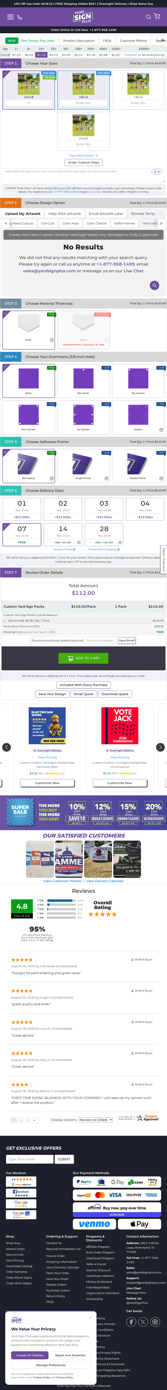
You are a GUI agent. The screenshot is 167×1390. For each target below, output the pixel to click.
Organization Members (102, 1293)
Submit (64, 1159)
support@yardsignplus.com (146, 1282)
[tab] (30, 40)
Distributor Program (100, 1258)
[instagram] (155, 1322)
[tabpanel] (83, 257)
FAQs (49, 1301)
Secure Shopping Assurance (106, 1375)
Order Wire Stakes (19, 1283)
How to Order (55, 1256)
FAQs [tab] (107, 41)
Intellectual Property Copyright (108, 1370)
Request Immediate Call (63, 1249)
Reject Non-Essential (70, 1355)
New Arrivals (14, 1254)
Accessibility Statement (102, 1358)
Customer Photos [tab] (133, 41)
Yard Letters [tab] (152, 223)
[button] (148, 17)
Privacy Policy (64, 1377)
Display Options (64, 1120)
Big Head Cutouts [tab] (19, 223)
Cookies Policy (41, 1377)
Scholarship (94, 1299)
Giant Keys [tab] (70, 223)
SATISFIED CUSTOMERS (83, 835)
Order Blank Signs (19, 1277)
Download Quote (115, 694)
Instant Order (15, 1249)
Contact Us (53, 1243)
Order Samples (16, 1271)
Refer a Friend (96, 1264)
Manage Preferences (51, 1365)
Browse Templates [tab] (147, 214)
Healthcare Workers (100, 1276)
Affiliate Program (98, 1246)
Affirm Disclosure (98, 1335)
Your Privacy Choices (100, 1324)
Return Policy (55, 1296)
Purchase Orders (58, 1290)
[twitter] (143, 1322)
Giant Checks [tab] (97, 223)
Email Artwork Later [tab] (106, 214)
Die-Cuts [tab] (48, 223)
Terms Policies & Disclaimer (105, 1364)
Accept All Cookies (29, 1355)
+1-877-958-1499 (102, 30)
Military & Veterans (99, 1281)
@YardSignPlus (137, 1303)
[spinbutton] (28, 103)
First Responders (98, 1287)
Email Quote (84, 694)
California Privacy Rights (103, 1352)
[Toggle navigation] (10, 17)
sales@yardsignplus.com (49, 270)
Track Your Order (57, 1273)
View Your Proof (57, 1279)
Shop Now (13, 1243)
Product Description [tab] (78, 41)
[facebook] (131, 1322)
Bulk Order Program (100, 1252)
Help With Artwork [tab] (64, 214)
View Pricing (47, 757)
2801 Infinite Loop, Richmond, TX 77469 (142, 1247)
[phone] (19, 17)
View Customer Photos (62, 881)
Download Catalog (19, 1266)
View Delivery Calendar (105, 881)
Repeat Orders (56, 1284)
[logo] (83, 16)
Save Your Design (52, 694)
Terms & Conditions (99, 1329)
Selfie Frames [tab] (124, 223)
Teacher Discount (98, 1270)
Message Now (136, 1292)
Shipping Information (61, 1261)
